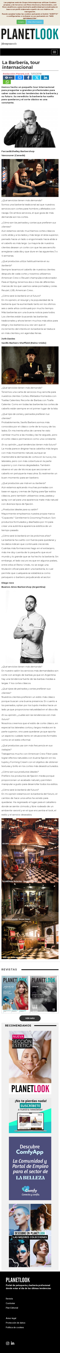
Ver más (30, 1018)
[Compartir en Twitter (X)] (36, 77)
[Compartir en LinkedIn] (45, 77)
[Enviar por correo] (19, 77)
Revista (9, 1298)
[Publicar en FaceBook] (28, 77)
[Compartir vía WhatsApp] (7, 82)
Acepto (21, 22)
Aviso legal (11, 1318)
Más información (35, 22)
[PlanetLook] (7, 1343)
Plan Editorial (12, 1308)
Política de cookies (15, 1327)
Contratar (10, 1303)
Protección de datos (15, 1322)
